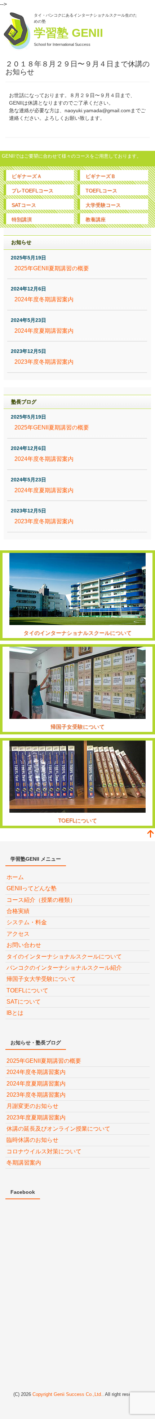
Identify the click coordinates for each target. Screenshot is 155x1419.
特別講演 (22, 219)
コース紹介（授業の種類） (41, 900)
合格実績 (18, 911)
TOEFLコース (101, 190)
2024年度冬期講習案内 (44, 299)
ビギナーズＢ (100, 176)
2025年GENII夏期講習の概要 (51, 268)
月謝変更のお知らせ (32, 1106)
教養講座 (95, 219)
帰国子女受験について (77, 727)
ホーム (15, 877)
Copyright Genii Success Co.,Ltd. (67, 1394)
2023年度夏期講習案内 (36, 1117)
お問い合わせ (23, 945)
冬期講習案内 (23, 1163)
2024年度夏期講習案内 (44, 331)
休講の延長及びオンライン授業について (58, 1129)
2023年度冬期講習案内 (44, 362)
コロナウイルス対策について (43, 1151)
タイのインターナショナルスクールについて (77, 633)
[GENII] (17, 31)
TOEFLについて (77, 820)
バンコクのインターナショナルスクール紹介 (64, 968)
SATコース (24, 205)
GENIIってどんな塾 (31, 888)
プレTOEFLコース (32, 190)
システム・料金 (26, 922)
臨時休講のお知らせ (32, 1140)
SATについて (23, 1002)
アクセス (18, 934)
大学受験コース (103, 205)
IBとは (14, 1013)
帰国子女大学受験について (41, 979)
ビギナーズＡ (27, 176)
